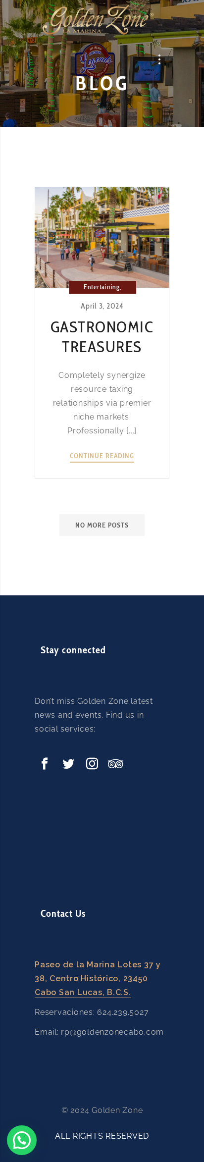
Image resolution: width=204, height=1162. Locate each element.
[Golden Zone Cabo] (98, 20)
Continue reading (102, 456)
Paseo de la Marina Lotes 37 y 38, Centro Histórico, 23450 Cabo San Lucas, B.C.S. (98, 978)
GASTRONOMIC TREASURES (102, 336)
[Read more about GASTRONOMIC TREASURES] (102, 237)
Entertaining (102, 286)
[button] (22, 1140)
